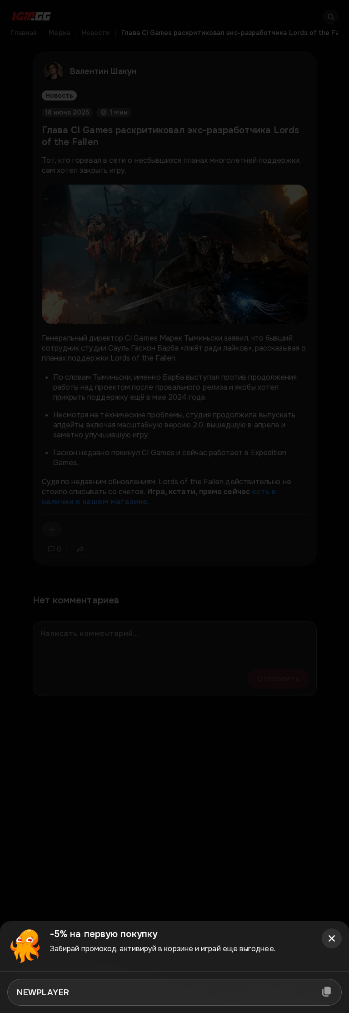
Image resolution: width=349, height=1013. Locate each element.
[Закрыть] (332, 938)
